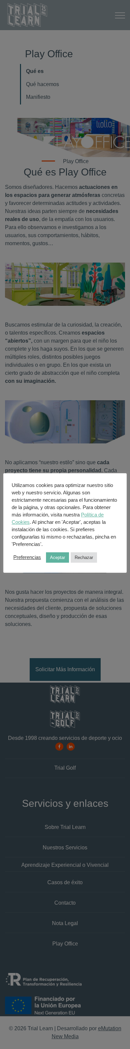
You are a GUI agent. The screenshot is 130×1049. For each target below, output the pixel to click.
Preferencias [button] (27, 557)
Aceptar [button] (57, 557)
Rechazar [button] (84, 557)
